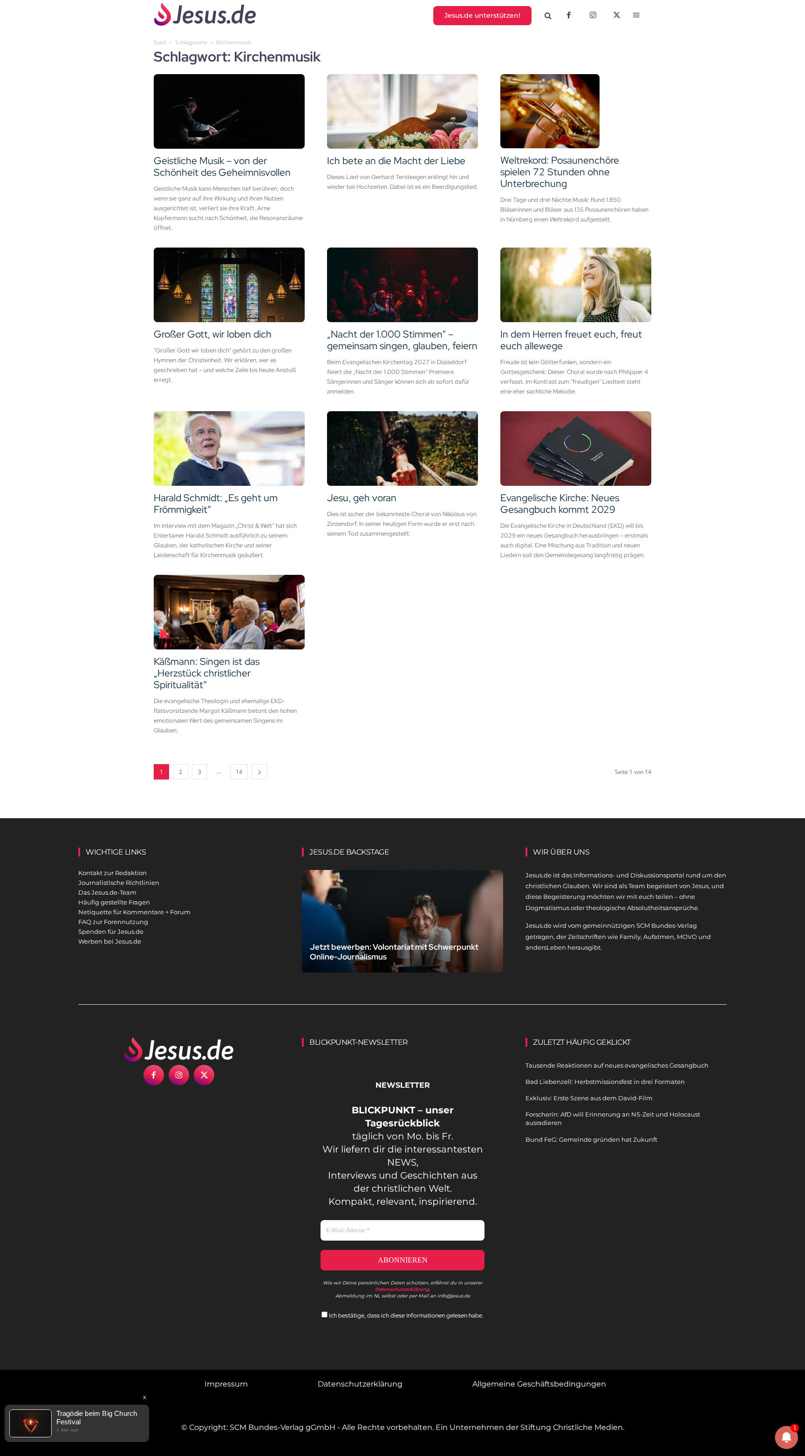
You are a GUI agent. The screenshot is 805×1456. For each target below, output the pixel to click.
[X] (617, 16)
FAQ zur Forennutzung (113, 921)
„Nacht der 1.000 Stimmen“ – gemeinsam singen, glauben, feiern (402, 340)
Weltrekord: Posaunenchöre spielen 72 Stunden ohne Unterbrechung (559, 172)
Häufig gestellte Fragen (114, 902)
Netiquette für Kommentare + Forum (134, 912)
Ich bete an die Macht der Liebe (396, 160)
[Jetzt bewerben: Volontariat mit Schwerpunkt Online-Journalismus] (402, 932)
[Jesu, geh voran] (402, 448)
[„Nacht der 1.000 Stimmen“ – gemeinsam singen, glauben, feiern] (402, 285)
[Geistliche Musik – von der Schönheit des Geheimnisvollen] (229, 111)
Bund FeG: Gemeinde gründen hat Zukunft (591, 1139)
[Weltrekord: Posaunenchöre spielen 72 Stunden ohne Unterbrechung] (575, 111)
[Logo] (179, 1049)
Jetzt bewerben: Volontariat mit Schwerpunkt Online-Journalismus (394, 952)
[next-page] (259, 772)
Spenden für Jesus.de (110, 931)
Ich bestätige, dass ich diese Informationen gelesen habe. (405, 1315)
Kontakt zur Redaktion (112, 872)
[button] (548, 16)
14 (239, 772)
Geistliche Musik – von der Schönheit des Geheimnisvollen (222, 166)
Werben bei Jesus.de (109, 941)
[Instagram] (593, 16)
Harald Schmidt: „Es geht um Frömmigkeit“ (216, 503)
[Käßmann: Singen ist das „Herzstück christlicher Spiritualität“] (229, 612)
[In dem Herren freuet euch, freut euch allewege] (575, 285)
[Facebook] (569, 16)
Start (160, 42)
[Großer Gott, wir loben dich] (229, 285)
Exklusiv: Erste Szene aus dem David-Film (589, 1098)
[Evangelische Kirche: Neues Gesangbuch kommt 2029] (575, 448)
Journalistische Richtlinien (118, 882)
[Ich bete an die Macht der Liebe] (402, 111)
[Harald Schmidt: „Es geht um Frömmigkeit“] (229, 448)
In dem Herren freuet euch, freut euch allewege (571, 340)
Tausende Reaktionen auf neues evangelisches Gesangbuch (617, 1065)
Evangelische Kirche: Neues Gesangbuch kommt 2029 (559, 503)
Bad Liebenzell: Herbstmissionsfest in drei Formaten (605, 1081)
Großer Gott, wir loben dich (213, 334)
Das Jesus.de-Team (107, 892)
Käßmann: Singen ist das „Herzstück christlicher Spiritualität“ (206, 673)
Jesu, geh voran (361, 497)
